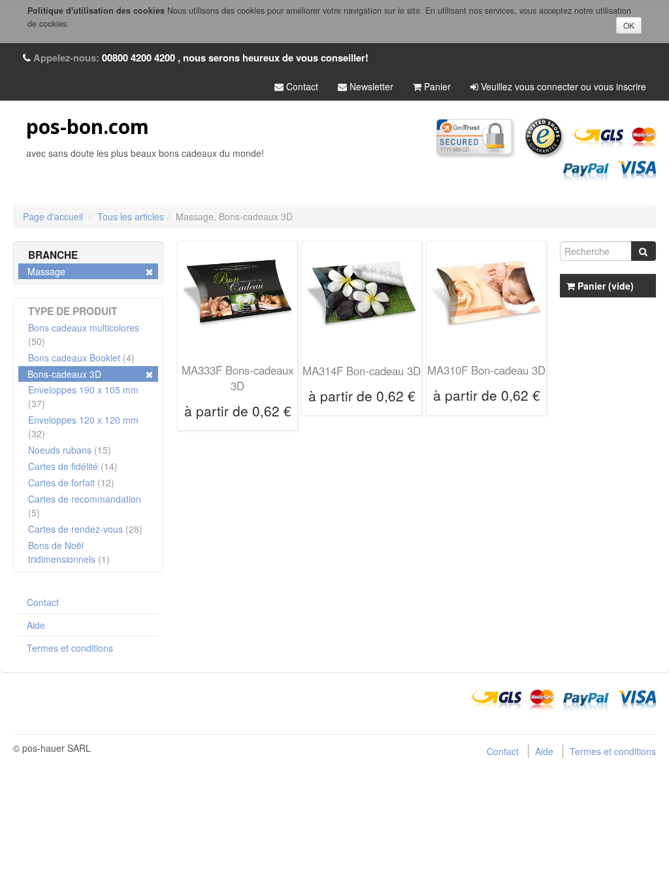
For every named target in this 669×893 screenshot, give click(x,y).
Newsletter (370, 86)
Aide (36, 625)
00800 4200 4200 (138, 57)
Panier (436, 86)
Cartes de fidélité (73, 466)
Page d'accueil (53, 216)
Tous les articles (130, 216)
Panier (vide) (604, 285)
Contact (301, 86)
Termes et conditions (70, 647)
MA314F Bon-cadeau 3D (361, 371)
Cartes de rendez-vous (85, 528)
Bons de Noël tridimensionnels (69, 552)
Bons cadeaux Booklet (81, 357)
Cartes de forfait (71, 482)
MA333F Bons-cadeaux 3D (237, 378)
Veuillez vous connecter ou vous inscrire (562, 86)
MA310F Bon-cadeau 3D (486, 370)
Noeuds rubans (69, 449)
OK (628, 25)
